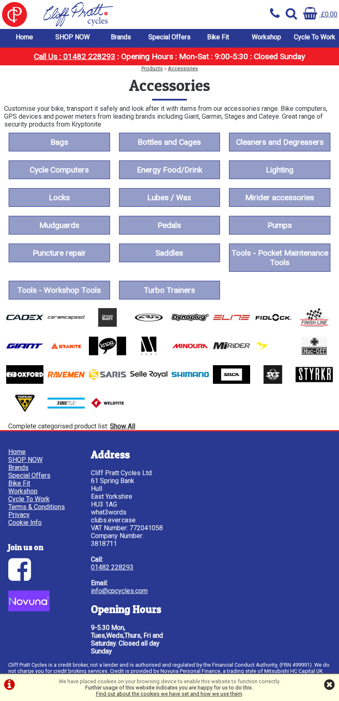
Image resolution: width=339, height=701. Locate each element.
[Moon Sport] (272, 353)
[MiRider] (231, 353)
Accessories (183, 68)
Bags (59, 142)
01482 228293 (112, 567)
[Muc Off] (314, 353)
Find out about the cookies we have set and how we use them (169, 694)
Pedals (169, 225)
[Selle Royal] (148, 381)
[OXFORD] (24, 381)
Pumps (279, 225)
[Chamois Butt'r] (107, 324)
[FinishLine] (314, 324)
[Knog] (107, 353)
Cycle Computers (59, 170)
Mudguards (59, 225)
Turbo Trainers (169, 290)
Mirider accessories (279, 197)
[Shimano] (190, 381)
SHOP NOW (72, 37)
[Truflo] (66, 410)
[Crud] (148, 324)
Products (152, 68)
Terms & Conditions (36, 507)
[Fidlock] (272, 324)
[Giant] (24, 353)
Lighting (280, 170)
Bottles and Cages (169, 142)
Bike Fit (218, 37)
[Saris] (107, 381)
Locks (59, 197)
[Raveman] (66, 381)
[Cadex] (24, 324)
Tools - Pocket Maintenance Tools (280, 257)
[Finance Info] (29, 609)
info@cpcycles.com (119, 591)
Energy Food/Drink (169, 170)
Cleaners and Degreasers (280, 142)
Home (24, 37)
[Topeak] (24, 410)
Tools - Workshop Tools (59, 290)
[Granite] (66, 353)
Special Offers (169, 37)
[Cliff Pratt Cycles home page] (85, 14)
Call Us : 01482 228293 (74, 56)
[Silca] (231, 381)
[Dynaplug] (190, 324)
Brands (121, 37)
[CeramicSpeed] (66, 324)
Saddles (169, 253)
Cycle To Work (314, 37)
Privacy (19, 515)
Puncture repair (59, 253)
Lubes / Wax (169, 197)
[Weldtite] (107, 410)
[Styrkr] (314, 381)
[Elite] (231, 324)
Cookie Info (25, 522)
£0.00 (328, 14)
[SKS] (272, 381)
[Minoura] (190, 353)
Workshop (266, 37)
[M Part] (148, 353)
